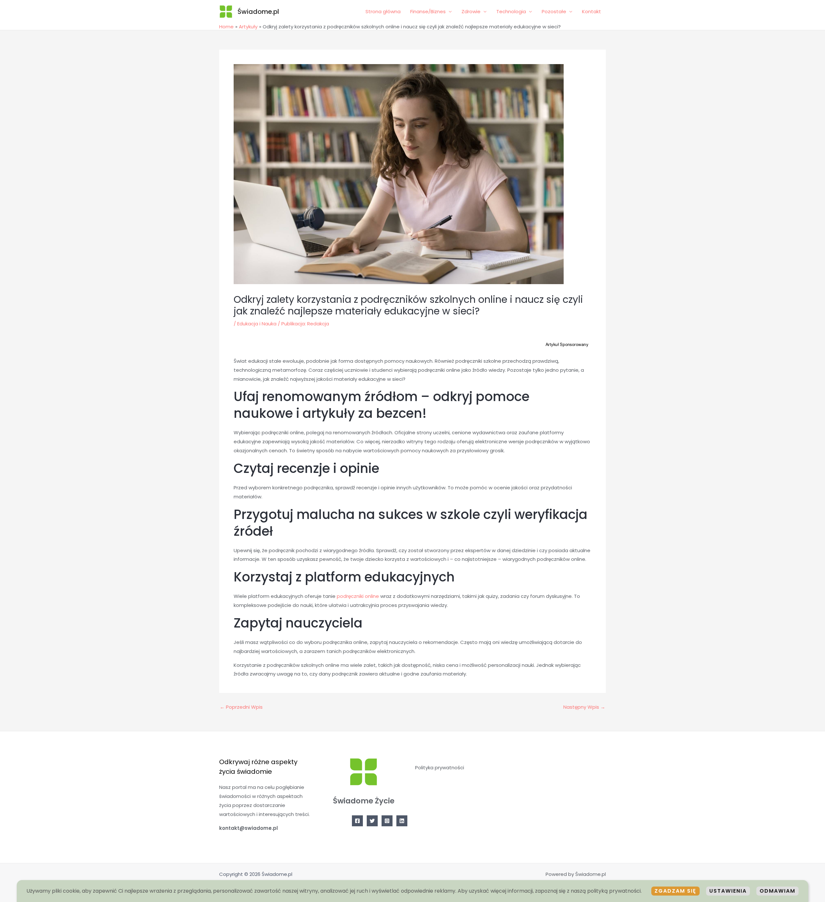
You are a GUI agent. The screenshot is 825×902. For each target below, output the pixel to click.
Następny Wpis (584, 707)
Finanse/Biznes (428, 11)
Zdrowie (470, 11)
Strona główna (383, 11)
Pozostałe (554, 11)
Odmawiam (777, 891)
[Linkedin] (401, 820)
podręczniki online (358, 596)
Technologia (511, 11)
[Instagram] (387, 820)
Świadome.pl (258, 11)
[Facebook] (357, 820)
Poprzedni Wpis (241, 707)
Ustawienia (728, 891)
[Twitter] (372, 820)
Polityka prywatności (439, 767)
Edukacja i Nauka (257, 323)
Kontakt (591, 11)
